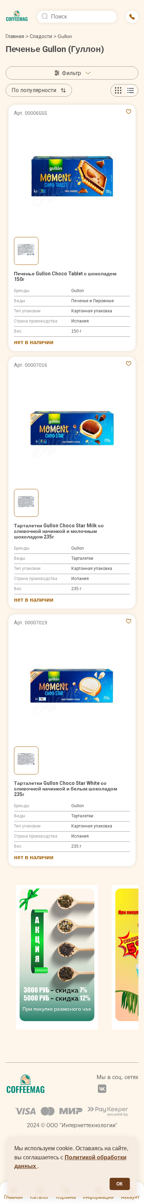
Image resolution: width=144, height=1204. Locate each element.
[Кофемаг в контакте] (102, 1089)
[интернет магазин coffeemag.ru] (17, 16)
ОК (119, 1184)
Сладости (41, 36)
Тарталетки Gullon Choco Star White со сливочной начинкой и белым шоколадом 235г (65, 788)
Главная (17, 36)
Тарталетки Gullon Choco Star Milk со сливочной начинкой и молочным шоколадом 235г (59, 531)
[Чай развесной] (57, 957)
